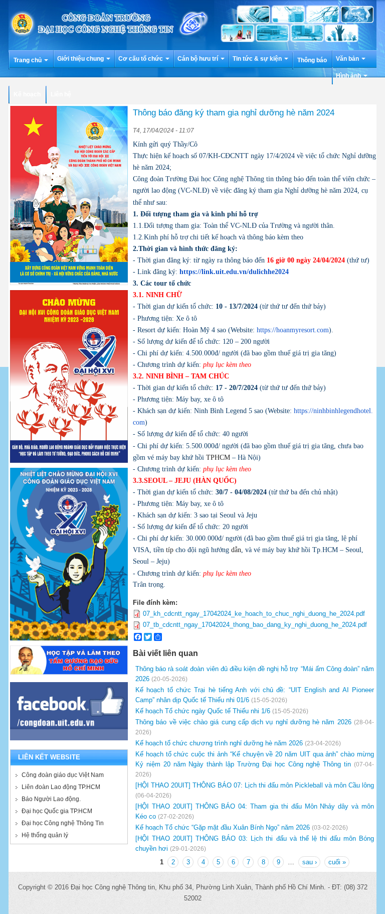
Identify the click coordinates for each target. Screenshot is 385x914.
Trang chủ (28, 60)
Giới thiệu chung (81, 58)
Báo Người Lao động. (51, 799)
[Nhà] (192, 24)
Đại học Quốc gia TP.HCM (57, 811)
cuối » (337, 862)
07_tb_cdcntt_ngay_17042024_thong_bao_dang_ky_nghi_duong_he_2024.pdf (255, 624)
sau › (309, 862)
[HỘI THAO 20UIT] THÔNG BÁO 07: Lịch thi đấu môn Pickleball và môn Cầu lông (254, 785)
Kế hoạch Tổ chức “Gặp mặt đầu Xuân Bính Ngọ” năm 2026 (222, 827)
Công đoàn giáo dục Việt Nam (63, 774)
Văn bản (348, 58)
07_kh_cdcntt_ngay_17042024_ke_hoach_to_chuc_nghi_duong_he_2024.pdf (254, 613)
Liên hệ (61, 94)
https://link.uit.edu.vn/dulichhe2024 (234, 272)
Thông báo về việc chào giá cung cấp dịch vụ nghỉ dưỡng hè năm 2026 (243, 722)
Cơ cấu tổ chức (141, 58)
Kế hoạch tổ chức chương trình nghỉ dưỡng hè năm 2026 (219, 743)
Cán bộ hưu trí (198, 58)
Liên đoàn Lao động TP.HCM (61, 787)
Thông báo (312, 60)
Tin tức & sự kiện (258, 58)
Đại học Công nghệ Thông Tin (63, 823)
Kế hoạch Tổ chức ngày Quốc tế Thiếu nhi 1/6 (202, 711)
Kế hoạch (27, 94)
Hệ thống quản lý (45, 835)
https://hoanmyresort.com (293, 330)
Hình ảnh (349, 75)
